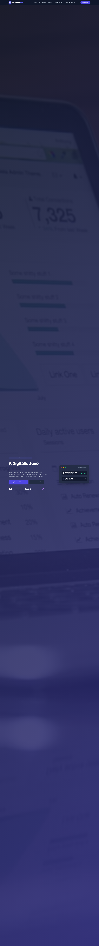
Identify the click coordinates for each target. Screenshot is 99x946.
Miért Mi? (49, 2)
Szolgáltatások (42, 2)
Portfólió (61, 2)
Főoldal (30, 2)
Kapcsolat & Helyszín (70, 2)
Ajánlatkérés (85, 2)
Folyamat (55, 2)
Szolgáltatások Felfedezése (18, 482)
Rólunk (35, 2)
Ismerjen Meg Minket (36, 482)
